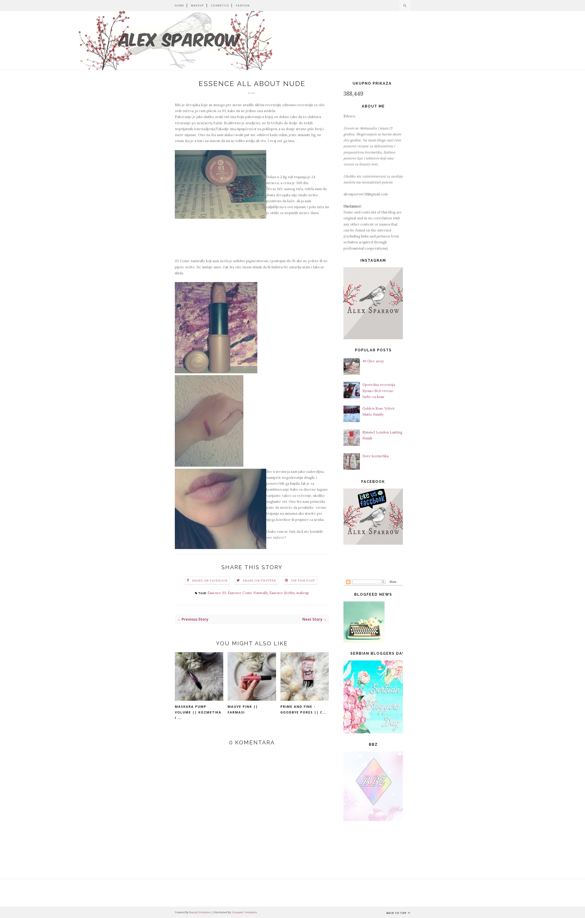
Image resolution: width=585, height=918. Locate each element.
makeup (302, 593)
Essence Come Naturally (248, 593)
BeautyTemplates (199, 912)
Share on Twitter (259, 580)
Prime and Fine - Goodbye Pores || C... (303, 709)
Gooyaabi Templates (244, 912)
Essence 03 (216, 593)
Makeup (197, 5)
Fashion (243, 5)
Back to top (396, 913)
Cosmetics (220, 5)
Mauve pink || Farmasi (243, 709)
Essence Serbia (282, 593)
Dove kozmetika (375, 456)
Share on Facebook (210, 580)
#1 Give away (373, 361)
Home (179, 5)
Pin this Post (303, 580)
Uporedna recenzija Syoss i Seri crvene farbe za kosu (378, 390)
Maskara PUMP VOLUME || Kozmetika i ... (198, 712)
